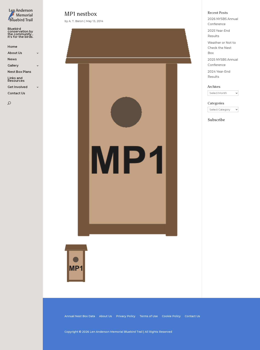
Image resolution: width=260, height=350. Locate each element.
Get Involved (17, 87)
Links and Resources (16, 80)
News (12, 59)
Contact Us (16, 93)
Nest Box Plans (19, 72)
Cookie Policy (171, 316)
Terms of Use (149, 316)
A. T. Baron (76, 21)
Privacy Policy (125, 316)
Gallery (13, 65)
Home (12, 46)
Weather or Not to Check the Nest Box (222, 48)
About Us (15, 53)
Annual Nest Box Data (80, 316)
